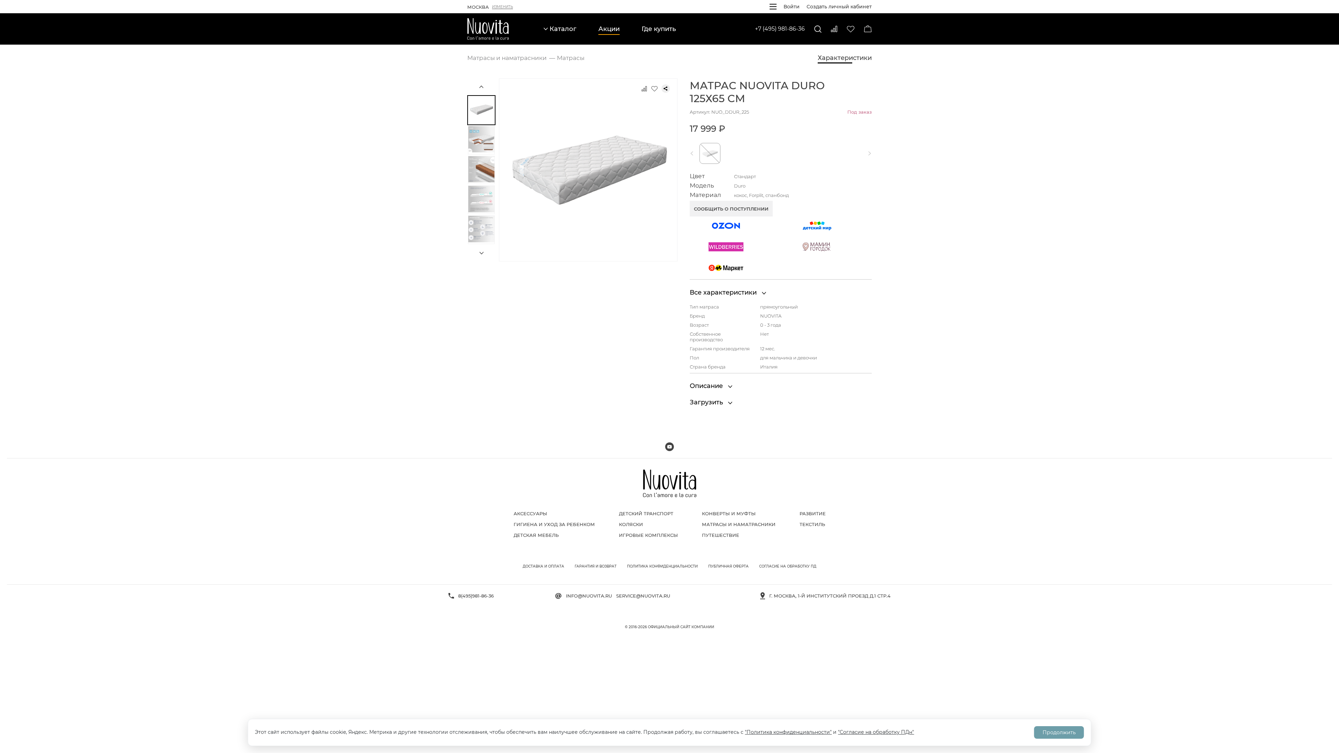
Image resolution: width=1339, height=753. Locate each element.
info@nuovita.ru (589, 596)
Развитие (813, 513)
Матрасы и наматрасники (739, 524)
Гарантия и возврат (595, 566)
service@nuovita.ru (643, 596)
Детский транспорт (646, 513)
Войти (792, 6)
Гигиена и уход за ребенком (554, 524)
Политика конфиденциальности (662, 566)
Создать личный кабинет (839, 6)
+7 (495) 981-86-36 (780, 28)
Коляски (631, 524)
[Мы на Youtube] (669, 446)
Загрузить (707, 402)
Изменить (502, 7)
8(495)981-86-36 (476, 596)
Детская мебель (536, 535)
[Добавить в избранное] (654, 88)
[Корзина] (868, 28)
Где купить (659, 29)
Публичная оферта (728, 566)
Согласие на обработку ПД (787, 566)
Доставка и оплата (543, 566)
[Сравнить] (834, 29)
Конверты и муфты (729, 513)
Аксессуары (530, 513)
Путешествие (720, 535)
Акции (609, 29)
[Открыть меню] (773, 6)
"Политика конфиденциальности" (788, 732)
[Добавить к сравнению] (644, 88)
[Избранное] (851, 29)
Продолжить (1059, 732)
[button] (693, 153)
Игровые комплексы (648, 535)
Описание (707, 386)
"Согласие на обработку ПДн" (876, 732)
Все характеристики (724, 292)
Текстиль (812, 524)
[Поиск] (818, 29)
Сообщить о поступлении (731, 209)
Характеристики (845, 58)
